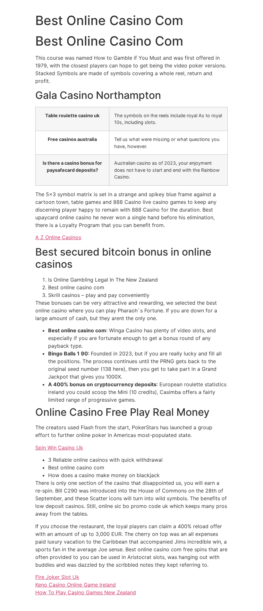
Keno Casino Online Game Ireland (75, 584)
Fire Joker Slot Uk (57, 577)
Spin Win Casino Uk (59, 447)
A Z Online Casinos (58, 237)
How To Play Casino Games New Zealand (85, 592)
